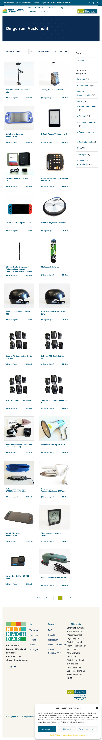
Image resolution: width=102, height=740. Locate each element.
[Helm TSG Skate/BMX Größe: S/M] (19, 295)
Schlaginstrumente (87, 122)
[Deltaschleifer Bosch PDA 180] (54, 561)
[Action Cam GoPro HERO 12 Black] (19, 560)
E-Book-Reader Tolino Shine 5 (54, 134)
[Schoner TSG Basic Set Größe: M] (54, 340)
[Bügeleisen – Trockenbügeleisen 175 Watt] (54, 473)
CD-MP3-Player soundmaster (53, 223)
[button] (97, 708)
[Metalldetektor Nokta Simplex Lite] (19, 74)
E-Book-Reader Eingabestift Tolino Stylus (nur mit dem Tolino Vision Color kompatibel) (19, 269)
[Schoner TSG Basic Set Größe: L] (19, 384)
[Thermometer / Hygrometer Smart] (54, 517)
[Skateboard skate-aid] (54, 251)
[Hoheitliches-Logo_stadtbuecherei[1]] (76, 690)
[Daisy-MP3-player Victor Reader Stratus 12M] (54, 162)
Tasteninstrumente (87, 132)
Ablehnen (67, 729)
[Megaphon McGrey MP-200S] (54, 428)
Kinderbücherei (84, 86)
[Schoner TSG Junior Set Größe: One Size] (19, 340)
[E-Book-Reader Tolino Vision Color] (19, 162)
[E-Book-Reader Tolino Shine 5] (54, 118)
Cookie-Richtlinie (55, 735)
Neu (79, 148)
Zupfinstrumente (86, 142)
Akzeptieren (47, 729)
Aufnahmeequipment (88, 106)
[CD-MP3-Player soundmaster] (54, 206)
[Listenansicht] (66, 51)
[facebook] (89, 3)
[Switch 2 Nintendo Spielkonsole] (19, 517)
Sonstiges (81, 154)
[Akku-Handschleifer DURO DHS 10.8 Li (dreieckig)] (19, 428)
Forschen (81, 79)
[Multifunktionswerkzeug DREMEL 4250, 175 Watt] (19, 473)
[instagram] (93, 3)
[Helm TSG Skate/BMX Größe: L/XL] (54, 295)
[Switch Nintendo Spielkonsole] (19, 206)
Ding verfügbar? (12, 98)
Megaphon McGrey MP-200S (53, 445)
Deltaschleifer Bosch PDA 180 (53, 577)
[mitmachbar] (16, 623)
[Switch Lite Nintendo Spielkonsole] (19, 118)
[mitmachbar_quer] (14, 8)
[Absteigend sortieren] (31, 51)
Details (30, 98)
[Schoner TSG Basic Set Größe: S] (54, 384)
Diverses (82, 116)
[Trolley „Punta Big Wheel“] (54, 74)
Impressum (82, 735)
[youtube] (97, 3)
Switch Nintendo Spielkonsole (18, 223)
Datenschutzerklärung (70, 735)
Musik (79, 101)
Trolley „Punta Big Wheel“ (52, 90)
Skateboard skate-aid (50, 267)
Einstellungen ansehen (88, 729)
